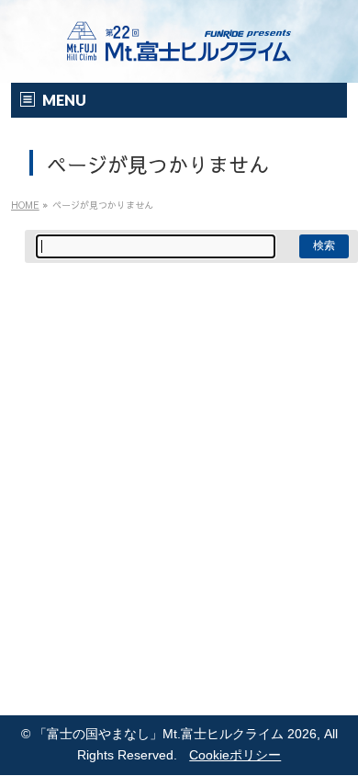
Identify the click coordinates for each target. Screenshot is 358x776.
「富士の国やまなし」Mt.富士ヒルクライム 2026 (175, 734)
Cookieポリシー (235, 755)
